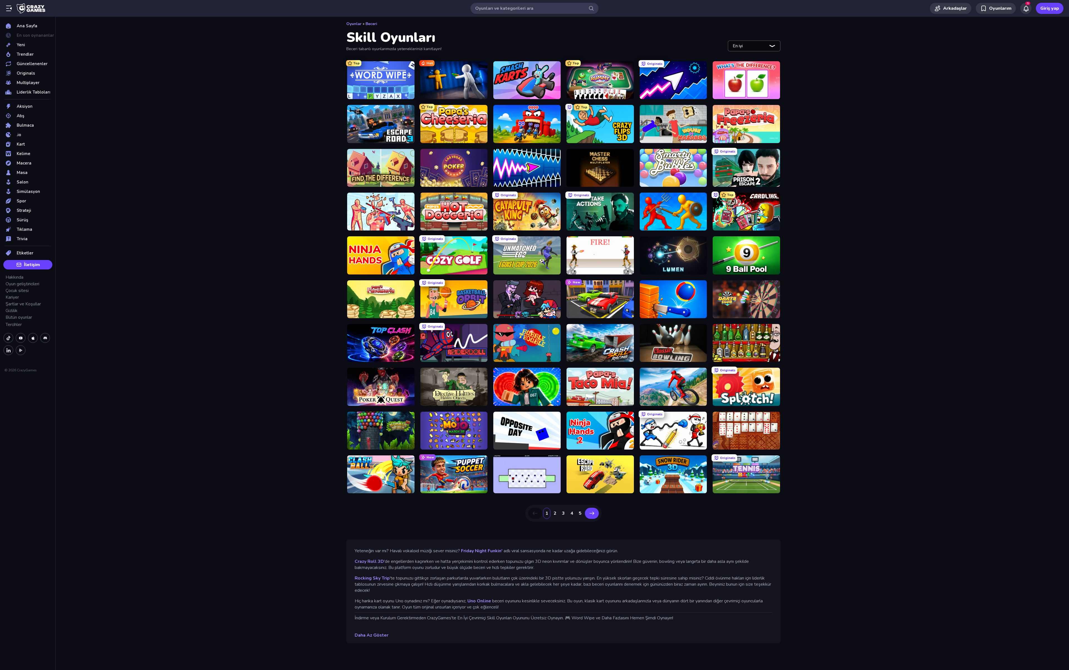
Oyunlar (354, 23)
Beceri (371, 23)
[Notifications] (1025, 8)
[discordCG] (45, 338)
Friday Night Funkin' (481, 551)
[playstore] (21, 350)
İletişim (32, 265)
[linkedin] (8, 350)
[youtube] (21, 338)
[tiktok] (8, 338)
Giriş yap (1049, 8)
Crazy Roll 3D (369, 561)
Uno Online (479, 601)
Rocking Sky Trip (372, 578)
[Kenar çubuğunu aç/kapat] (9, 8)
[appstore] (33, 338)
